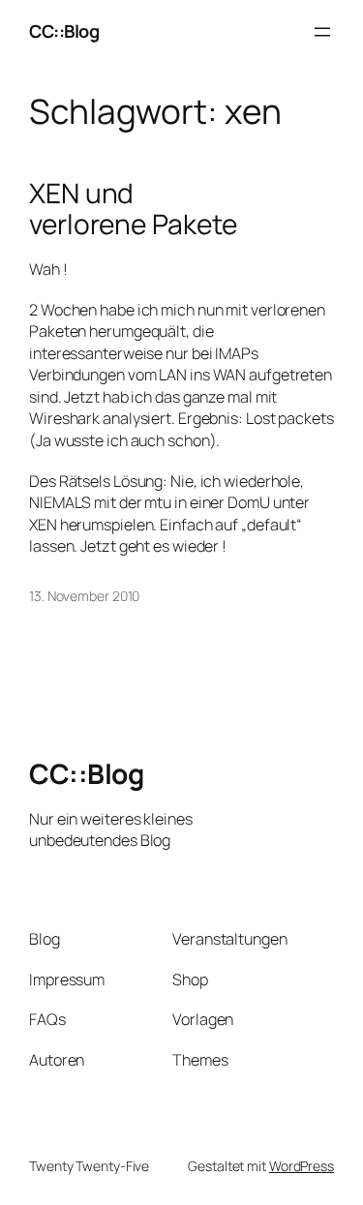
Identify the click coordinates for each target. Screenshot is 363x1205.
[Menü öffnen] (322, 32)
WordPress (301, 1166)
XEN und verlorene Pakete (132, 208)
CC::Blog (64, 31)
